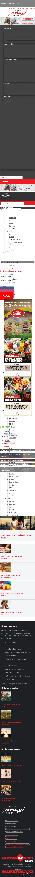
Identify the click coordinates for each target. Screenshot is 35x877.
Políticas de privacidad (11, 823)
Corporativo (11, 91)
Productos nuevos (14, 47)
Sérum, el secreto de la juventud (11, 782)
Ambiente (11, 86)
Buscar (2, 172)
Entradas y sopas (13, 62)
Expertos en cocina (14, 80)
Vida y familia (12, 36)
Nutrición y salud (13, 31)
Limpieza (10, 129)
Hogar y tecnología (14, 54)
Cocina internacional (14, 75)
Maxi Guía (7, 96)
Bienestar (7, 28)
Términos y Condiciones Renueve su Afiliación (17, 829)
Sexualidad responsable (20, 39)
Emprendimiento (13, 93)
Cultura (10, 52)
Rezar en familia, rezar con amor (11, 765)
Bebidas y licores (13, 70)
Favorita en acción (14, 88)
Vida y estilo (8, 44)
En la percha (11, 113)
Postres (10, 67)
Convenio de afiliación (11, 826)
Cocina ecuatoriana (14, 73)
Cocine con (11, 78)
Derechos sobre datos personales (14, 831)
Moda (9, 49)
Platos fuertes (12, 65)
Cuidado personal (13, 34)
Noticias (7, 83)
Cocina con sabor (10, 60)
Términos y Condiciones (12, 821)
